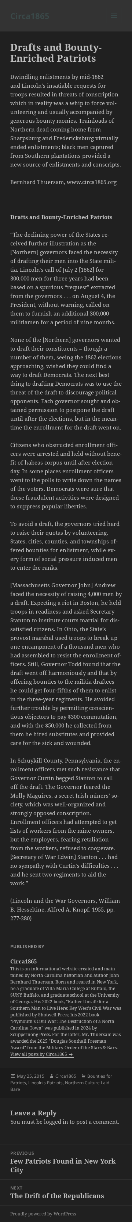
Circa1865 (30, 15)
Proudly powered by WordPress (43, 1214)
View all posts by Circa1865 (39, 1054)
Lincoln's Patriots (45, 1083)
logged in (56, 1121)
